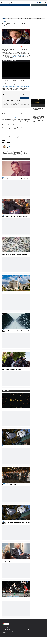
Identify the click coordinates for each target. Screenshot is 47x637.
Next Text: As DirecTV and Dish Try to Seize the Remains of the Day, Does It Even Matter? (38, 117)
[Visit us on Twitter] (39, 2)
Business (4, 21)
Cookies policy (36, 627)
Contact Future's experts (17, 627)
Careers (14, 629)
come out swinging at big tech (21, 55)
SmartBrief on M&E (19, 18)
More (27, 5)
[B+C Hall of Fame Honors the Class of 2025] (38, 103)
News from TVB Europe (37, 18)
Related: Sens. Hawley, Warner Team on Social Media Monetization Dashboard (15, 86)
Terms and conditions (6, 627)
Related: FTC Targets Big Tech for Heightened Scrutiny (11, 117)
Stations (9, 5)
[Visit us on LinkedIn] (40, 2)
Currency (13, 5)
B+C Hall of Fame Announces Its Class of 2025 (38, 109)
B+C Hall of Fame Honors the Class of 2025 (38, 105)
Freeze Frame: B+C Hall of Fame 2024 (38, 121)
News (5, 5)
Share (4, 46)
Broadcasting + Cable (14, 0)
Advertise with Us (26, 629)
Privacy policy (26, 627)
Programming (19, 5)
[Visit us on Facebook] (37, 2)
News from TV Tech (28, 18)
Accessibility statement (6, 629)
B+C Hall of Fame (10, 18)
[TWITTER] (7, 147)
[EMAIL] (9, 147)
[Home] (2, 5)
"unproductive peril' (13, 56)
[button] (44, 2)
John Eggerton (9, 146)
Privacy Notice (5, 103)
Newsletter (28, 46)
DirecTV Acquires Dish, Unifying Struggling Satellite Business (38, 112)
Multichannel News (23, 0)
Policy (24, 5)
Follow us (23, 46)
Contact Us (35, 629)
